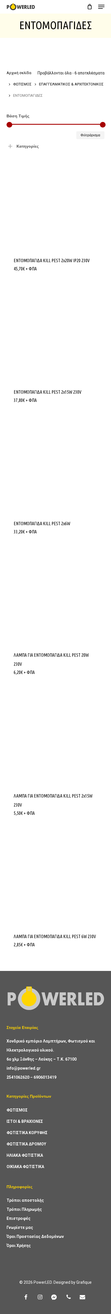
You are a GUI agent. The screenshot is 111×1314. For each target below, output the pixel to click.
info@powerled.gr (24, 1068)
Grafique (84, 1282)
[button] (101, 7)
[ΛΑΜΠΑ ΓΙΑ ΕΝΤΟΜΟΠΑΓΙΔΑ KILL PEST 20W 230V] (55, 595)
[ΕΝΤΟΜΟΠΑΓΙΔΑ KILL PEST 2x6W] (55, 463)
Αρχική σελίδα (19, 73)
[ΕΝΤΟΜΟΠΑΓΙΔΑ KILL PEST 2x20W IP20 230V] (55, 200)
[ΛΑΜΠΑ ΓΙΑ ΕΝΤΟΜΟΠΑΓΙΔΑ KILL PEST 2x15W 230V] (55, 735)
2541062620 (18, 1077)
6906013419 (45, 1077)
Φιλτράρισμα (90, 135)
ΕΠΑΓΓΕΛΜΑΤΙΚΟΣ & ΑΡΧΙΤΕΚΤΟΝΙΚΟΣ (71, 84)
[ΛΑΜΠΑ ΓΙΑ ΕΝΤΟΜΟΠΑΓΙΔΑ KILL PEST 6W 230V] (55, 876)
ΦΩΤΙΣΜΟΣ (22, 84)
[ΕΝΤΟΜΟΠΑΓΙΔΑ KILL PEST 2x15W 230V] (55, 332)
